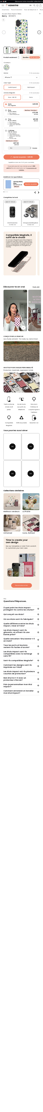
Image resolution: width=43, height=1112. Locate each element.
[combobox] (21, 77)
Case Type (7, 82)
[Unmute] (24, 328)
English (30, 5)
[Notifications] (6, 5)
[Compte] (36, 5)
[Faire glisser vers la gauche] (4, 32)
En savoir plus (35, 73)
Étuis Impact (12, 14)
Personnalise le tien (21, 585)
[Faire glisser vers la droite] (39, 32)
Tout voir (36, 287)
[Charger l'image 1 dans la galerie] (7, 50)
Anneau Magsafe (9, 92)
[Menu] (3, 5)
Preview (34, 148)
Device (6, 73)
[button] (33, 5)
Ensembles (5, 10)
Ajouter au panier (31, 184)
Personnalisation (16, 10)
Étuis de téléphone (30, 10)
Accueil (4, 14)
